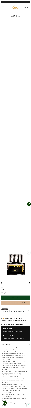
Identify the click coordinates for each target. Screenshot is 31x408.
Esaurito (15, 298)
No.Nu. (15, 13)
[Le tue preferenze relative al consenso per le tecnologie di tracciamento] (28, 405)
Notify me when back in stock (15, 303)
